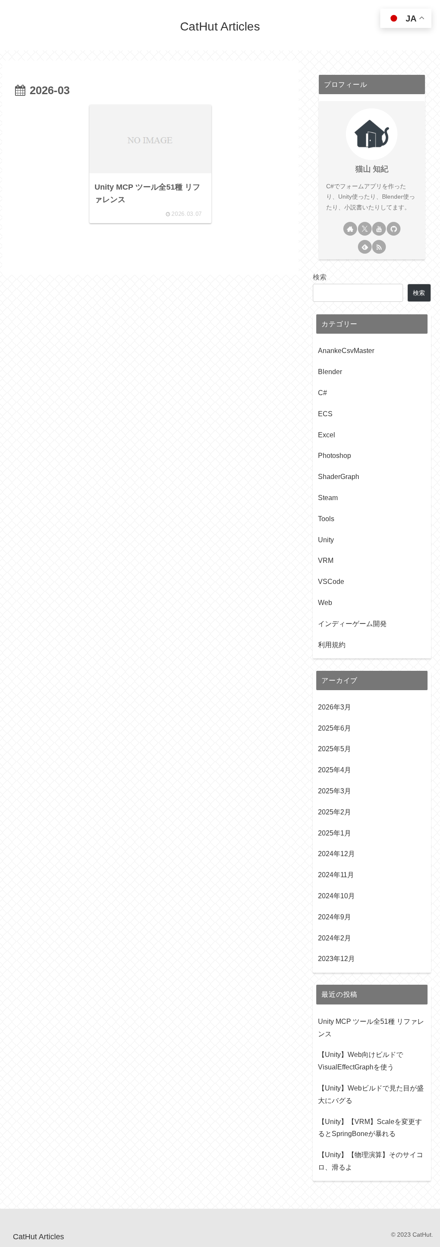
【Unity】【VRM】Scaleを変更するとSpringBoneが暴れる (370, 1128)
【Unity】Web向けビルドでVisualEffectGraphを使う (360, 1061)
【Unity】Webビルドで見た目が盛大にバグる (371, 1094)
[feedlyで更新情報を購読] (365, 247)
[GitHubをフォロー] (393, 229)
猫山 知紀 (371, 169)
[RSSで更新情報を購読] (379, 247)
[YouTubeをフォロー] (379, 229)
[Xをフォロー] (365, 229)
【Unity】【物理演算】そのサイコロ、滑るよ (370, 1161)
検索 (320, 277)
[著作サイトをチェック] (350, 229)
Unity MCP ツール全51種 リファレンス (371, 1028)
